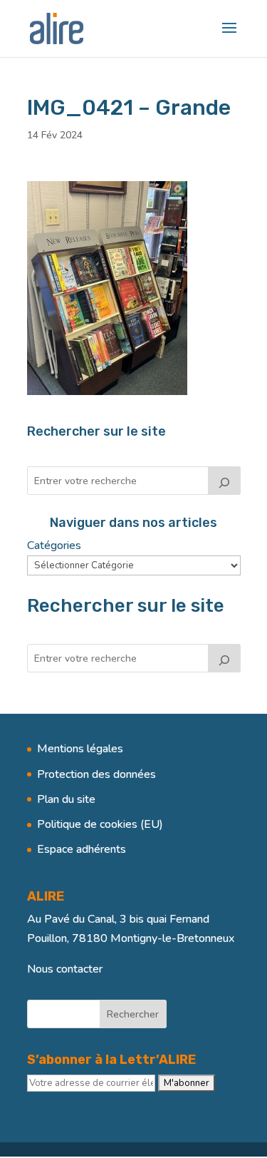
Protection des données (96, 774)
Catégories (54, 545)
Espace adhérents (81, 849)
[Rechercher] (224, 480)
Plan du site (66, 799)
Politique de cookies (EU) (100, 824)
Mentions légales (80, 749)
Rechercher (133, 1014)
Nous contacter (65, 969)
